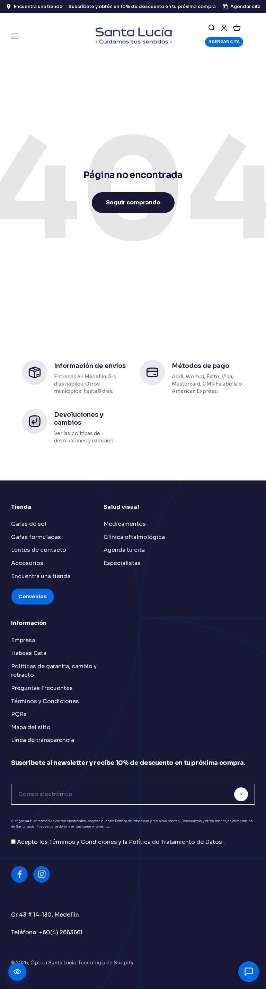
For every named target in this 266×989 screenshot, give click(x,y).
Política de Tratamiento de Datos (176, 842)
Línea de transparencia (42, 740)
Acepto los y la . (121, 842)
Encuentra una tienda (40, 576)
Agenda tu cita (124, 550)
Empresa (23, 640)
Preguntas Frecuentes (42, 688)
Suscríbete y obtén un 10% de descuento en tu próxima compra (142, 6)
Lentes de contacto (38, 550)
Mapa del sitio (31, 727)
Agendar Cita (224, 41)
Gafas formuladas (36, 537)
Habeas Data (28, 653)
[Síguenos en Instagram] (41, 874)
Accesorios (27, 563)
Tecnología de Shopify (105, 963)
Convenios (32, 596)
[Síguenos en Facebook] (19, 874)
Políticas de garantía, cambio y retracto (54, 671)
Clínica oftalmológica (134, 537)
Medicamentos (125, 524)
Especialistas (122, 563)
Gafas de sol (28, 524)
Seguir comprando (133, 202)
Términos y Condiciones (45, 701)
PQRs (19, 714)
